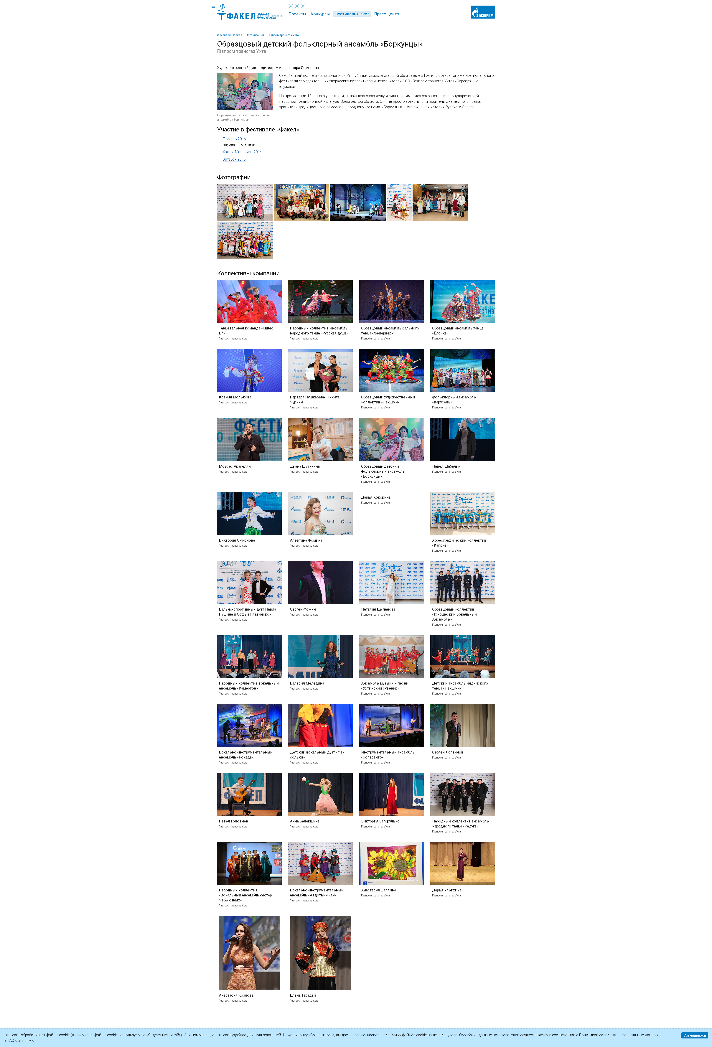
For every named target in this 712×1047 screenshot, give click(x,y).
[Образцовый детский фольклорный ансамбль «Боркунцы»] (245, 75)
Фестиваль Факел (352, 14)
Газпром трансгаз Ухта (283, 35)
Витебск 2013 (234, 159)
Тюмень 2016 (234, 139)
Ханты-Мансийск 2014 (242, 152)
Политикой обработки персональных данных (618, 1035)
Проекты (297, 14)
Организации (255, 35)
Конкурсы (320, 14)
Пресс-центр (386, 14)
